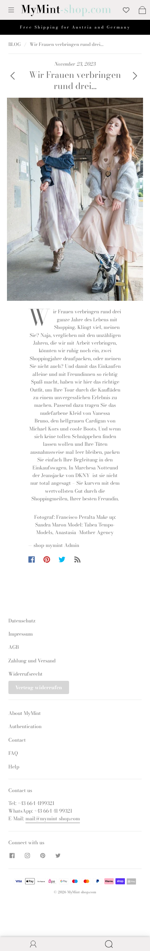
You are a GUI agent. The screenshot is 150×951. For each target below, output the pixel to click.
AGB (13, 647)
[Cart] (142, 10)
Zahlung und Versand (31, 660)
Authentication (25, 726)
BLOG (14, 44)
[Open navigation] (16, 10)
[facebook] (12, 855)
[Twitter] (62, 559)
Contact (17, 740)
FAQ (13, 753)
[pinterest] (42, 855)
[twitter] (58, 855)
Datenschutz (22, 620)
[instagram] (27, 855)
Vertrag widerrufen (38, 687)
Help (13, 767)
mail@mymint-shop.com (52, 818)
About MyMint (24, 713)
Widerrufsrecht (25, 674)
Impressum (20, 634)
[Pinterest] (46, 559)
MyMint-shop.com (81, 892)
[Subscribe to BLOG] (77, 559)
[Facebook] (31, 559)
